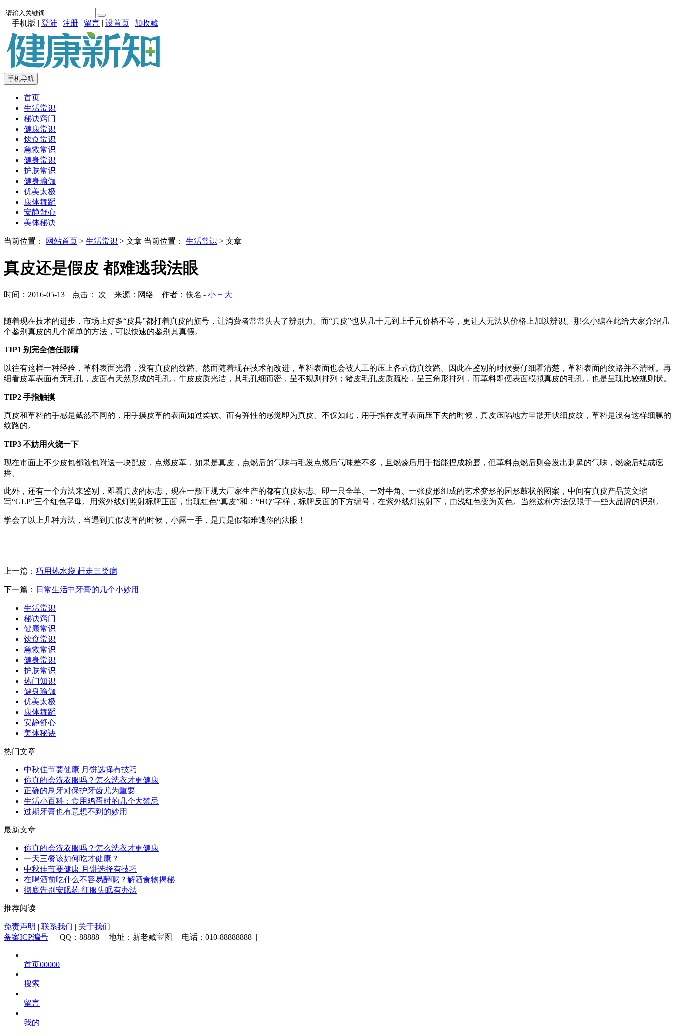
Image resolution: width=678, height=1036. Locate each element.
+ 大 (225, 294)
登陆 (49, 23)
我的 (32, 1022)
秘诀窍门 (40, 118)
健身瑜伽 (40, 181)
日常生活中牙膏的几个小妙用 (87, 589)
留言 (92, 23)
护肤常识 (40, 170)
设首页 (117, 23)
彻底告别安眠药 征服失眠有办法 (80, 890)
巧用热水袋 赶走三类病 (76, 571)
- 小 (209, 294)
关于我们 (94, 926)
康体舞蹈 (40, 202)
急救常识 (40, 149)
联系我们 (57, 926)
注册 (70, 23)
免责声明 (20, 926)
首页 (32, 97)
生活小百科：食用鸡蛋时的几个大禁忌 (91, 801)
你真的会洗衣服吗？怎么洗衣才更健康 (91, 780)
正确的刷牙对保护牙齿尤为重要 (79, 790)
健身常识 (40, 160)
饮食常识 (40, 139)
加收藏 (146, 23)
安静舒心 (40, 212)
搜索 (32, 983)
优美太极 (40, 191)
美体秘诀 (40, 222)
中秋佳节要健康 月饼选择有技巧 (80, 769)
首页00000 (42, 964)
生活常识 (40, 108)
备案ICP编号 (26, 937)
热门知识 (40, 681)
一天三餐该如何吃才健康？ (71, 858)
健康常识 (40, 129)
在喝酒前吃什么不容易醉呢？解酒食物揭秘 (99, 879)
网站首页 (61, 241)
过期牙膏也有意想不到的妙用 (75, 811)
